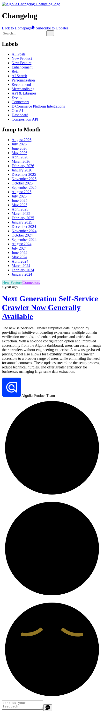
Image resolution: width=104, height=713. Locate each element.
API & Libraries (24, 93)
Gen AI (17, 111)
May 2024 (19, 257)
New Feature (21, 63)
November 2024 (24, 231)
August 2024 (21, 244)
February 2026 (23, 166)
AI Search (19, 76)
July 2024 (19, 248)
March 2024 (21, 266)
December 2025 (24, 174)
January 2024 (22, 274)
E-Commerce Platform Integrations (38, 106)
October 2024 (22, 235)
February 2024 (23, 270)
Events (17, 97)
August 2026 (21, 140)
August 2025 (21, 192)
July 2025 (19, 196)
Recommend (21, 84)
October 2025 (22, 183)
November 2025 (24, 179)
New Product (22, 58)
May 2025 (19, 205)
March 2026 (21, 161)
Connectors (20, 102)
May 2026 (19, 153)
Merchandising (23, 89)
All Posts (18, 54)
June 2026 (19, 148)
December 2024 (24, 226)
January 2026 (22, 170)
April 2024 (20, 261)
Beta (15, 71)
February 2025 (23, 218)
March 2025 (21, 213)
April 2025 (20, 209)
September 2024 (24, 240)
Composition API (25, 119)
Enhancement (22, 67)
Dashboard (20, 115)
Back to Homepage (16, 28)
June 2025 (19, 200)
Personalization (23, 80)
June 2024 (19, 253)
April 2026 (20, 157)
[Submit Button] (50, 33)
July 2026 (19, 144)
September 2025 (24, 187)
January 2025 (22, 222)
